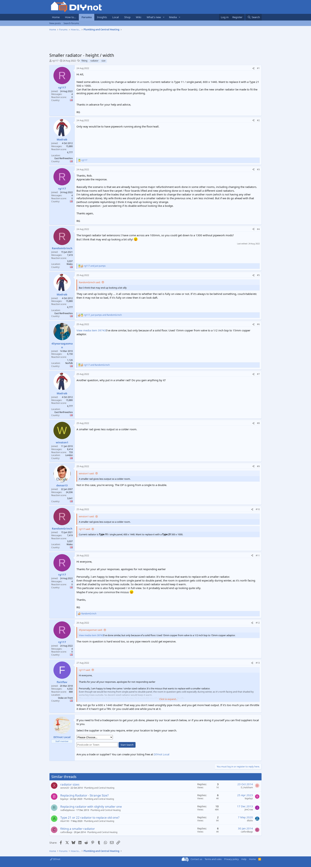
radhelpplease (67, 810)
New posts (55, 23)
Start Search (127, 744)
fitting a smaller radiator (77, 829)
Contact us (196, 859)
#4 (258, 229)
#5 (258, 275)
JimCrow (249, 809)
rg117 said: (84, 529)
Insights (102, 17)
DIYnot (56, 859)
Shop (127, 17)
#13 (258, 662)
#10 (258, 509)
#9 (258, 466)
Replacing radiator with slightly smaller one (91, 806)
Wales (70, 264)
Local (115, 17)
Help (243, 859)
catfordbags (66, 832)
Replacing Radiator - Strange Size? (84, 795)
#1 (258, 68)
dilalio (250, 820)
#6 (258, 324)
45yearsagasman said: (90, 629)
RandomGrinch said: (89, 282)
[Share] (253, 68)
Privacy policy (231, 859)
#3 (258, 169)
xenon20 (64, 787)
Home (56, 17)
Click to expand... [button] (168, 699)
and (95, 265)
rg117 (55, 60)
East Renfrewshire (64, 158)
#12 (258, 622)
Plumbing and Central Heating (99, 787)
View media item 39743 (91, 330)
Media (173, 17)
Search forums (71, 23)
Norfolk (69, 363)
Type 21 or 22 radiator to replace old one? (89, 817)
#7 (258, 374)
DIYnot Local (161, 754)
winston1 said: (86, 473)
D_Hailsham (247, 787)
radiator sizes (69, 784)
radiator (94, 60)
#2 (258, 120)
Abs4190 (64, 821)
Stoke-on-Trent (65, 697)
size (103, 60)
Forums (87, 17)
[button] (163, 17)
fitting (84, 60)
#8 (258, 423)
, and (103, 315)
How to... (70, 17)
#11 (258, 555)
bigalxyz (64, 798)
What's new (154, 17)
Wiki (138, 17)
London (69, 455)
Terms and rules (213, 859)
